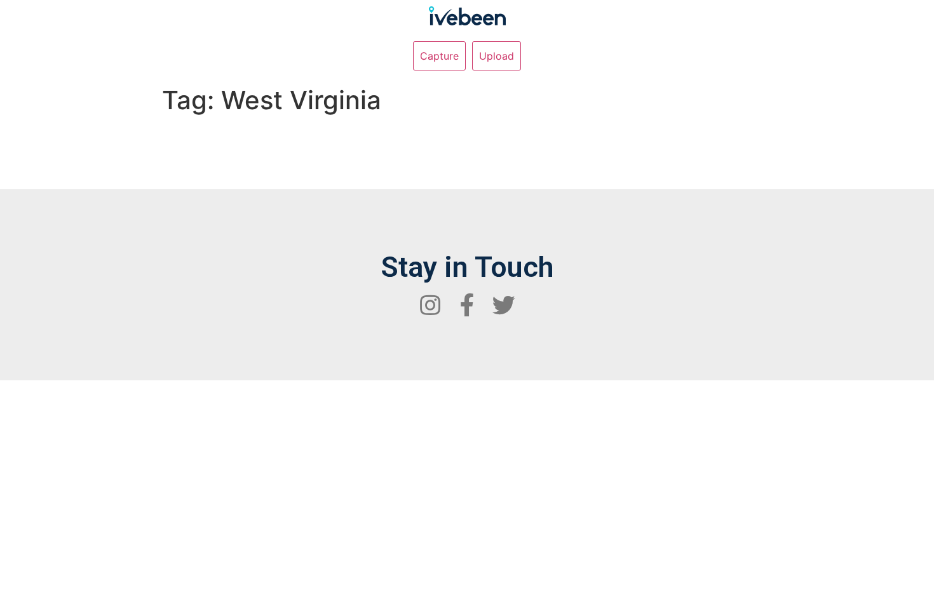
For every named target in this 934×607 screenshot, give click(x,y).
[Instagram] (430, 305)
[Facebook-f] (467, 305)
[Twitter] (503, 305)
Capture (439, 56)
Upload (496, 56)
